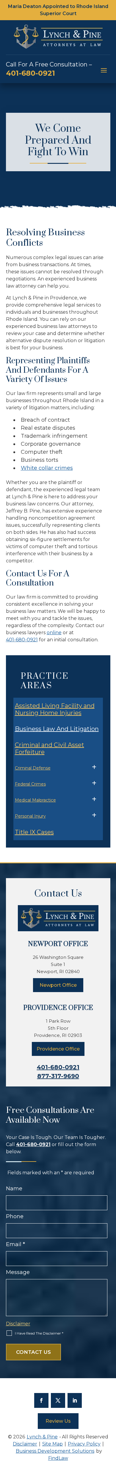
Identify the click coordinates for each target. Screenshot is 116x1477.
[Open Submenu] (94, 767)
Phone (14, 1216)
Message (18, 1272)
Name (14, 1188)
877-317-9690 (58, 1076)
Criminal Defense (33, 768)
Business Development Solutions (55, 1451)
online (54, 632)
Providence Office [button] (58, 1049)
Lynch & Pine (42, 1437)
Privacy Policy (84, 1444)
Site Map (52, 1444)
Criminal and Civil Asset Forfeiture (49, 748)
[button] (104, 70)
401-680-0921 (30, 73)
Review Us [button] (58, 1421)
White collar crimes (47, 468)
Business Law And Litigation (57, 728)
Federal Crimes (30, 784)
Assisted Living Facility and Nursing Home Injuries (55, 709)
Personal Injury (30, 816)
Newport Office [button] (58, 985)
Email (15, 1244)
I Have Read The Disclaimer (39, 1333)
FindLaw (58, 1458)
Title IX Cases (34, 832)
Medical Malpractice (35, 800)
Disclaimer (18, 1324)
